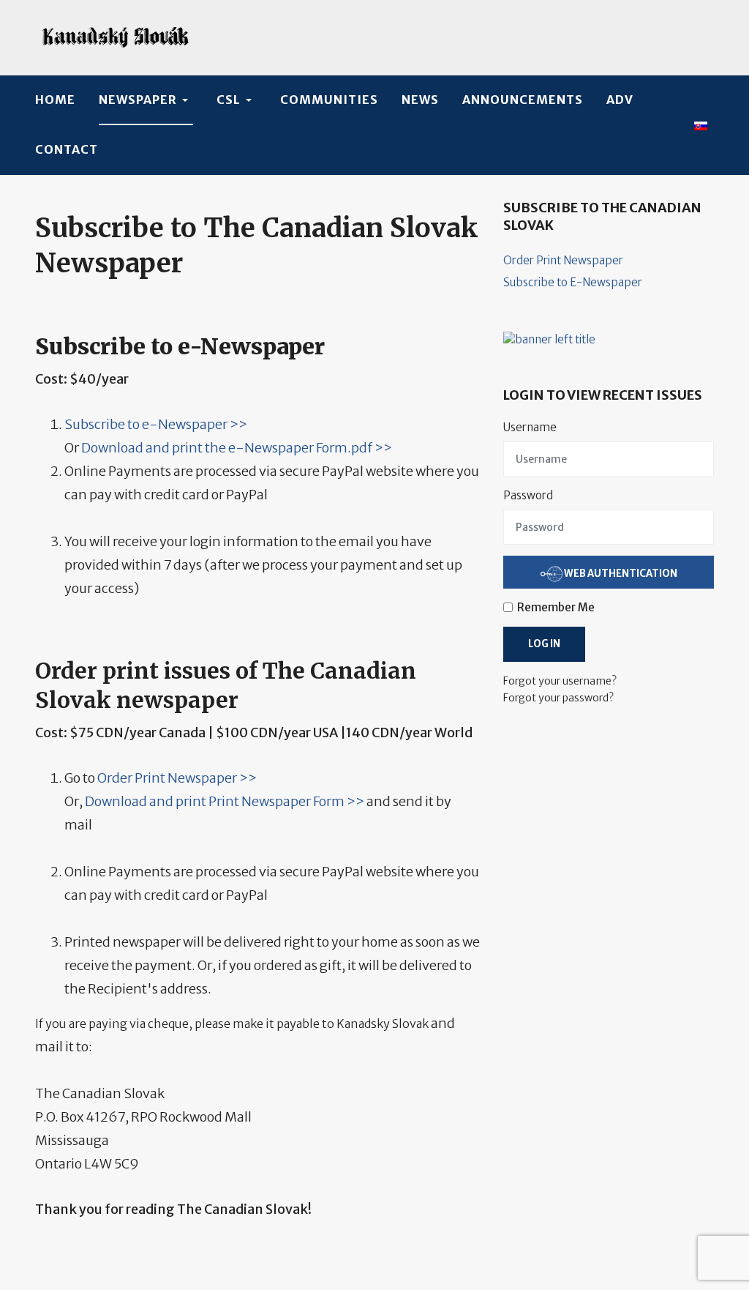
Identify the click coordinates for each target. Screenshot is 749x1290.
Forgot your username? (560, 680)
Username (530, 427)
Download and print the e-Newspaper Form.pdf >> (236, 447)
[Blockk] (115, 38)
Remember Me (556, 607)
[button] (146, 100)
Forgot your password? (558, 697)
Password (528, 495)
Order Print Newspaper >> (177, 777)
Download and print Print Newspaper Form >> (224, 801)
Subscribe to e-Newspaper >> (155, 424)
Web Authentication (619, 573)
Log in (544, 644)
